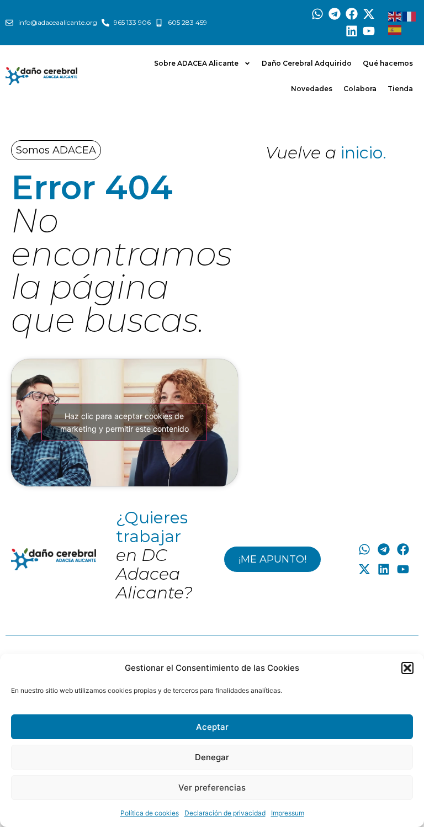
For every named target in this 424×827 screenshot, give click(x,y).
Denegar (212, 757)
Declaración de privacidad (225, 813)
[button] (407, 668)
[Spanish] (395, 29)
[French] (409, 16)
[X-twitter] (368, 14)
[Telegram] (334, 14)
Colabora (360, 88)
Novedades (311, 88)
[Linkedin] (352, 31)
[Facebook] (352, 14)
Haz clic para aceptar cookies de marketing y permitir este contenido (124, 422)
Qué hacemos (388, 63)
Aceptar (212, 727)
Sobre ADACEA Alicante (196, 63)
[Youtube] (368, 31)
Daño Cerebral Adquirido (307, 63)
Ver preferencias (212, 787)
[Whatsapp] (317, 14)
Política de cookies (149, 813)
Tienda (400, 88)
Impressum (287, 813)
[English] (395, 16)
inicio (362, 152)
